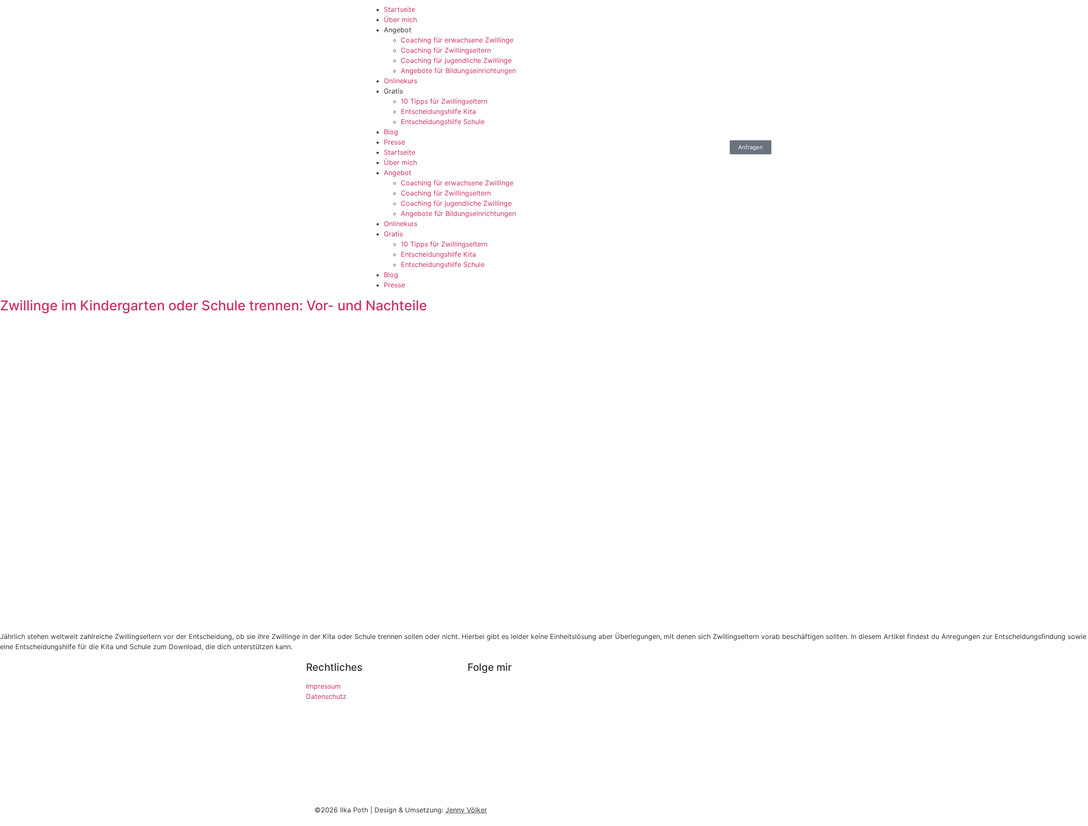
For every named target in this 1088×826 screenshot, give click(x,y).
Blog (391, 132)
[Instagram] (478, 691)
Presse (394, 142)
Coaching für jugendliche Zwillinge (456, 60)
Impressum (323, 686)
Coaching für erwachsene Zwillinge (457, 40)
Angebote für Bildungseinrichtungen (458, 70)
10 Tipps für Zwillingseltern (444, 101)
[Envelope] (525, 691)
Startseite (399, 9)
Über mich (400, 19)
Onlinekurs (400, 81)
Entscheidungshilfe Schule (442, 121)
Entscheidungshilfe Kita (438, 111)
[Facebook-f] (501, 691)
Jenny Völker (466, 810)
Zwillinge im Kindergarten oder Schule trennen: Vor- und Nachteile (213, 305)
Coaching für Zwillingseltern (446, 50)
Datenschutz (326, 696)
